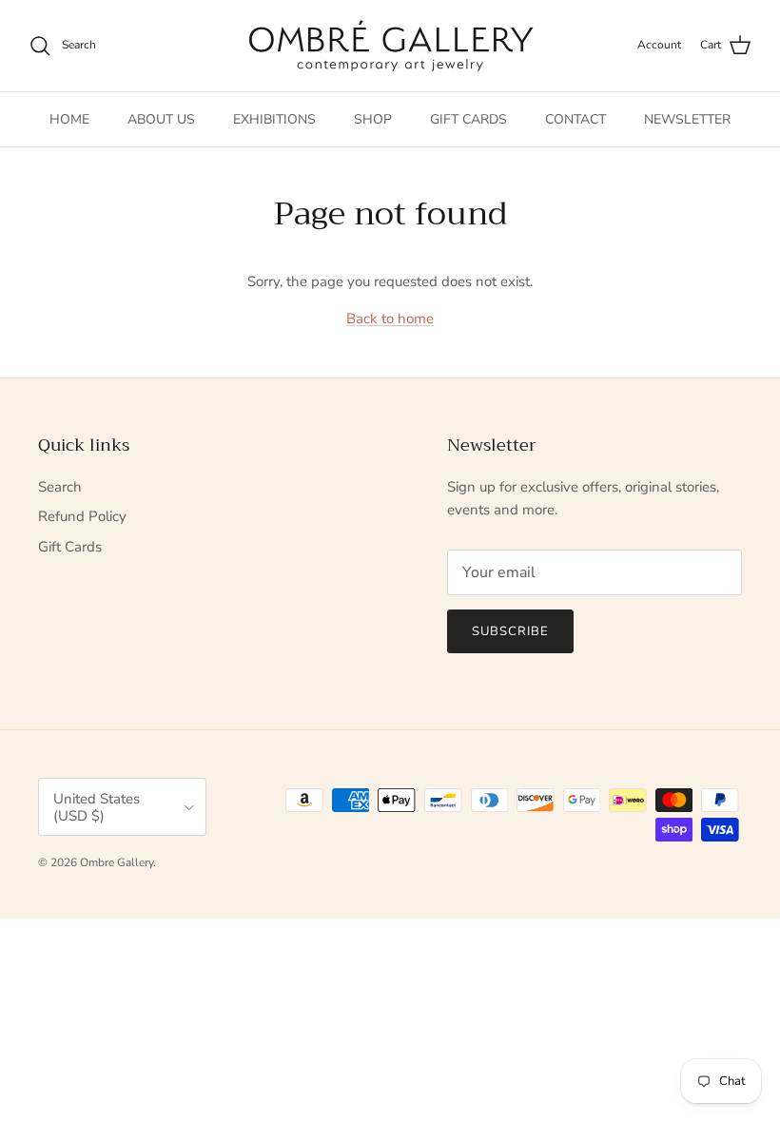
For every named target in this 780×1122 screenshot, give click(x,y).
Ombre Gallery (116, 862)
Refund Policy (82, 516)
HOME (69, 119)
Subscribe (510, 631)
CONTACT (575, 119)
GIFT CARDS (468, 119)
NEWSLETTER (687, 119)
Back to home (390, 318)
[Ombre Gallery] (390, 45)
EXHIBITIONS (274, 119)
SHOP (373, 119)
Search (60, 486)
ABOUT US (161, 119)
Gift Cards (70, 546)
